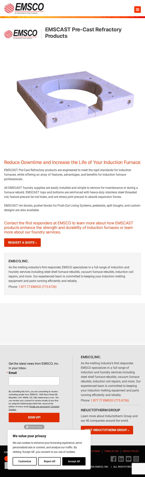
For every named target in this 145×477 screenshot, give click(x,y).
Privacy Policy (131, 451)
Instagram (136, 459)
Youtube (128, 459)
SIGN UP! (34, 417)
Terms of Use (111, 451)
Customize (24, 461)
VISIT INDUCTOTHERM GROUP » (107, 430)
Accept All (74, 461)
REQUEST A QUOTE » (22, 242)
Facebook (113, 459)
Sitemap (95, 451)
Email (13, 372)
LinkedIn (121, 459)
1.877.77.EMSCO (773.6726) (38, 287)
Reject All (49, 461)
